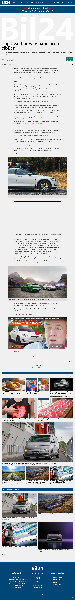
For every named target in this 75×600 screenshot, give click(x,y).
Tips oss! (71, 60)
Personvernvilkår (37, 593)
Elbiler (34, 368)
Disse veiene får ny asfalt (23, 359)
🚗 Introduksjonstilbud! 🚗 (37, 8)
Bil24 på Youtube (57, 584)
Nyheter (40, 368)
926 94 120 (71, 58)
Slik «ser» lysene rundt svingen (24, 355)
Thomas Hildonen (37, 587)
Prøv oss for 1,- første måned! (37, 11)
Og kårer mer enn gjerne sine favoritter (31, 123)
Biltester (39, 2)
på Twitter (57, 580)
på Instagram (57, 582)
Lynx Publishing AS (36, 595)
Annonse (16, 2)
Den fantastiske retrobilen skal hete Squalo (28, 357)
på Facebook (57, 577)
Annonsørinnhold (27, 2)
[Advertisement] (37, 216)
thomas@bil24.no (37, 579)
